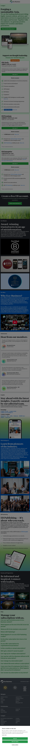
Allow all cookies (15, 741)
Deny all (15, 738)
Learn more (4, 735)
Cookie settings (15, 744)
